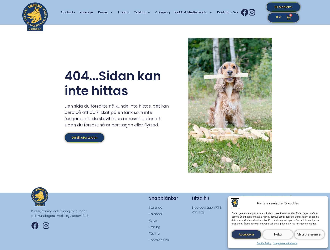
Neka (278, 234)
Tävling (140, 12)
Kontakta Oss (227, 12)
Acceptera (246, 234)
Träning (123, 12)
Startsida (67, 12)
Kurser (103, 12)
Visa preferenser (309, 234)
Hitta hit (200, 198)
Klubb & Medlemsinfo (191, 12)
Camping (162, 12)
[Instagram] (252, 12)
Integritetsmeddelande (285, 243)
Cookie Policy (264, 243)
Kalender (86, 12)
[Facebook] (244, 12)
